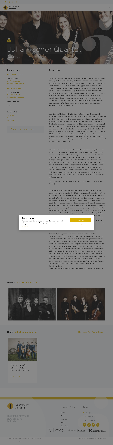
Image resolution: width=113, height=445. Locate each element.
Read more (25, 227)
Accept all (81, 220)
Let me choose (80, 225)
